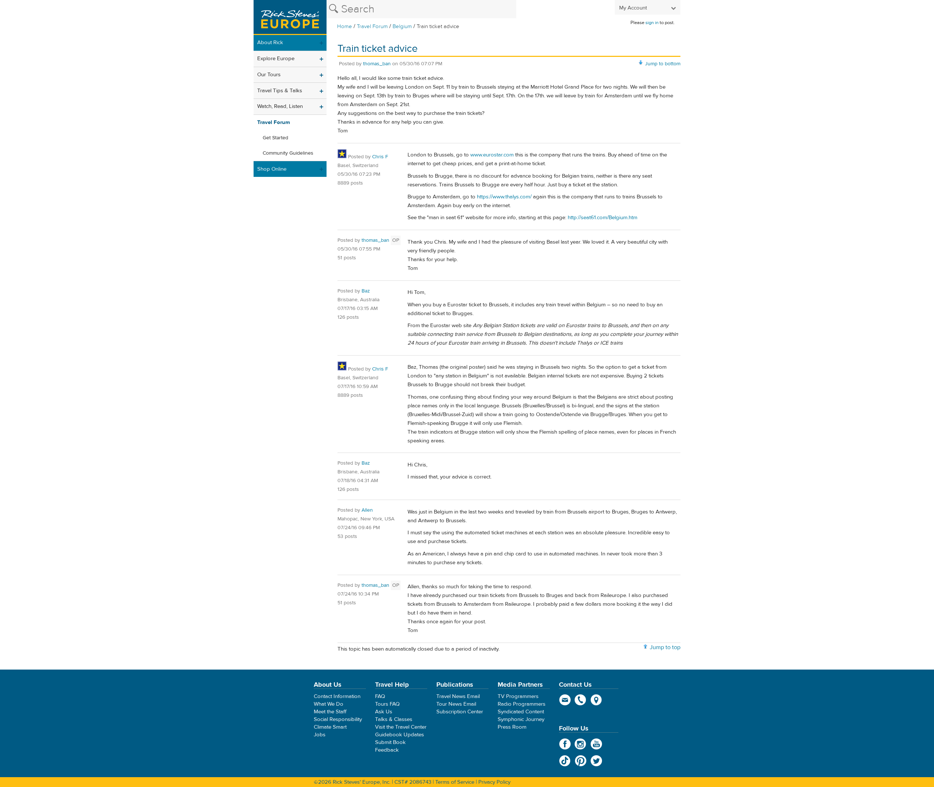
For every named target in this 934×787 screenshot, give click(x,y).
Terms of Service (454, 782)
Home (344, 26)
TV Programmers (518, 696)
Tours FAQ (387, 704)
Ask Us (383, 711)
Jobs (319, 734)
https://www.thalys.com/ (504, 196)
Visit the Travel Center (401, 727)
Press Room (512, 727)
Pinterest (581, 761)
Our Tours (269, 74)
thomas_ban (377, 64)
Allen (367, 510)
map (596, 700)
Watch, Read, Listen (280, 106)
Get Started (275, 138)
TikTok (565, 761)
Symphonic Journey (521, 719)
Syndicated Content (521, 711)
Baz (366, 291)
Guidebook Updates (399, 734)
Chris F (380, 157)
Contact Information (337, 696)
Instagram (581, 744)
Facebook (565, 744)
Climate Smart (330, 727)
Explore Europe (275, 58)
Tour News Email (456, 704)
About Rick (270, 42)
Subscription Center (459, 711)
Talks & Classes (393, 719)
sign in (652, 23)
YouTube (596, 744)
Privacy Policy (494, 782)
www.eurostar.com (492, 154)
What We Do (328, 704)
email (565, 700)
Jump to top (665, 647)
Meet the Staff (330, 711)
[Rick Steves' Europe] (290, 17)
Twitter (596, 761)
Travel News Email (458, 696)
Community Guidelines (288, 153)
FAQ (380, 696)
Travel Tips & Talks (279, 90)
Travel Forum (372, 26)
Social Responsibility (338, 719)
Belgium (402, 26)
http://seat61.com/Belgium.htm (602, 217)
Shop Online (271, 169)
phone (581, 700)
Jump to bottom (662, 64)
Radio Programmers (521, 704)
